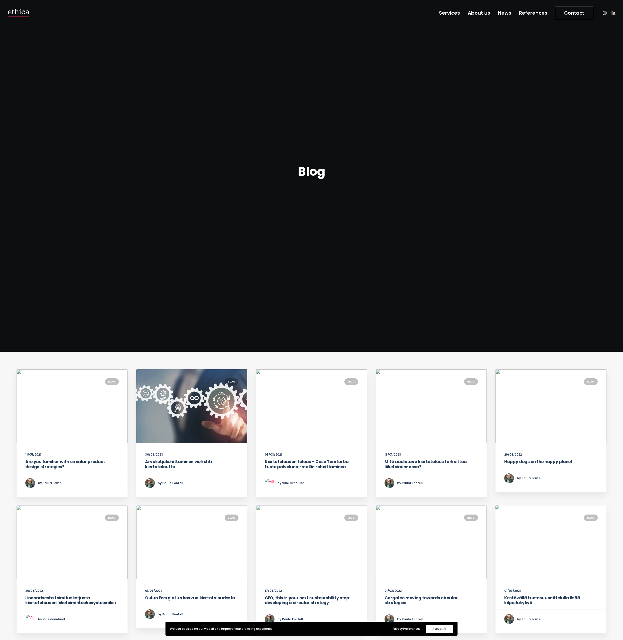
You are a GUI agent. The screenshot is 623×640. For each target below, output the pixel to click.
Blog (112, 381)
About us (479, 13)
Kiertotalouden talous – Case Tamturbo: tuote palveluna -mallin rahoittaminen (307, 464)
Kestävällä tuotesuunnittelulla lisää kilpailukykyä (542, 600)
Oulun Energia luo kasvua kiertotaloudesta (190, 598)
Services (449, 13)
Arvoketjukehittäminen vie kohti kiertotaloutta (178, 464)
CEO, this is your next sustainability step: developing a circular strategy (307, 600)
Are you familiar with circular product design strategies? (65, 464)
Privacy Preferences (407, 629)
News (504, 13)
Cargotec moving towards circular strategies (421, 600)
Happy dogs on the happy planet (538, 462)
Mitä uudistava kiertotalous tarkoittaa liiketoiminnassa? (426, 464)
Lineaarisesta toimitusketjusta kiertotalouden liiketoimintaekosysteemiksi (70, 600)
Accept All (439, 629)
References (533, 13)
